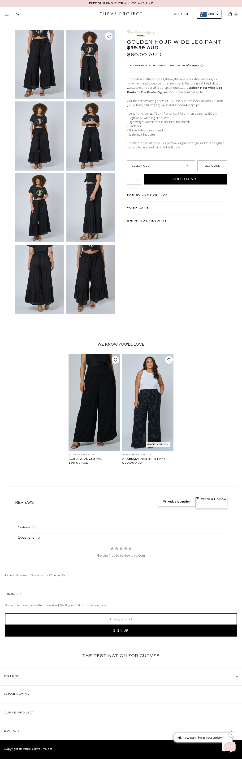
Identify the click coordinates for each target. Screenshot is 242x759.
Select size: (141, 166)
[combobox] (209, 14)
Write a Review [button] (214, 499)
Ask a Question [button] (179, 501)
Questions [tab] (25, 537)
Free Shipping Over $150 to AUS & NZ (121, 3)
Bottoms (21, 575)
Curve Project (42, 749)
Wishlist (181, 14)
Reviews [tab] (23, 527)
